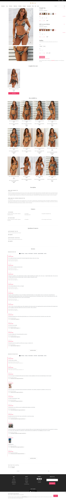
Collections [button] (15, 6)
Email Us (13, 467)
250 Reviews (45, 26)
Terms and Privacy (26, 484)
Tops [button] (7, 6)
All (19, 253)
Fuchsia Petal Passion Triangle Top (15, 336)
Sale (35, 6)
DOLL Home (26, 478)
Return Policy (14, 481)
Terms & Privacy (24, 497)
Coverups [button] (24, 6)
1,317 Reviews (45, 10)
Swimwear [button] (2, 6)
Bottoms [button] (10, 6)
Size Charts (13, 479)
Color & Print (35, 253)
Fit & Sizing (22, 253)
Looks (38, 6)
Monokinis (20, 6)
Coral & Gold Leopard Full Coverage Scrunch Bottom (18, 410)
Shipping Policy (14, 482)
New (33, 6)
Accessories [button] (29, 6)
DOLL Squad (39, 480)
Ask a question (10, 234)
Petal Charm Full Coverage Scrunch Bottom (16, 401)
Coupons (26, 482)
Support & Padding (40, 253)
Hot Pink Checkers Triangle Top (15, 319)
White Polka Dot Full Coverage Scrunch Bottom (17, 447)
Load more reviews (33, 350)
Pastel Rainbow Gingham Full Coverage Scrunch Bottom (18, 433)
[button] (40, 18)
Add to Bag (42, 57)
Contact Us (13, 484)
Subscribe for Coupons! (52, 478)
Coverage (26, 253)
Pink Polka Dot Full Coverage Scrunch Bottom (17, 378)
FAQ (13, 478)
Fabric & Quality (30, 253)
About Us (26, 479)
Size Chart (64, 16)
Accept (56, 495)
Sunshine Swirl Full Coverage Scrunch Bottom (17, 392)
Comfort (45, 253)
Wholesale (26, 481)
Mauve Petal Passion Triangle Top (15, 345)
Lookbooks (39, 482)
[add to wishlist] (64, 8)
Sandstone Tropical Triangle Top (15, 328)
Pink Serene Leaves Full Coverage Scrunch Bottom (17, 453)
